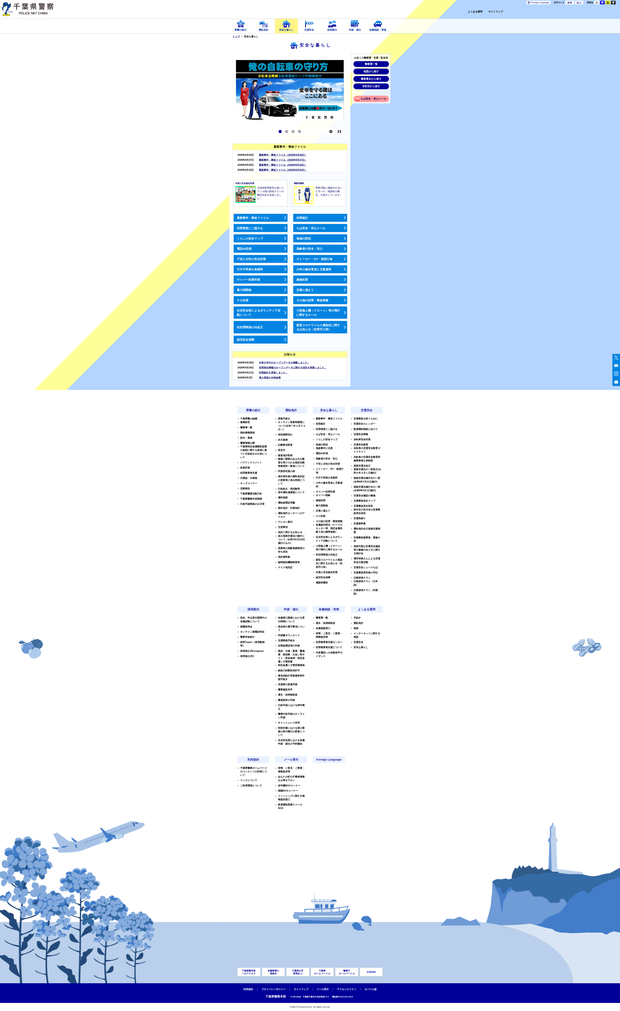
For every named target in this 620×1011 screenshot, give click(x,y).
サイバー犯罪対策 (248, 279)
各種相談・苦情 (377, 30)
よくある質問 (475, 11)
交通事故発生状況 (363, 506)
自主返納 (283, 439)
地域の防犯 (303, 238)
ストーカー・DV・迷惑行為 (314, 259)
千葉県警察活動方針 (251, 493)
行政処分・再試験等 (289, 489)
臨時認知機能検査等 (289, 562)
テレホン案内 (285, 522)
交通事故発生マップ (364, 500)
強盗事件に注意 (324, 448)
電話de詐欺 (244, 248)
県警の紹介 (241, 30)
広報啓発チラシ (362, 577)
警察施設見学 (285, 689)
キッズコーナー (248, 483)
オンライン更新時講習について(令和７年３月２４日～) (291, 426)
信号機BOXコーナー (289, 785)
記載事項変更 (285, 445)
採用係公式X (247, 656)
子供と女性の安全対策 (251, 259)
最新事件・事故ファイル (253, 217)
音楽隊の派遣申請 (287, 684)
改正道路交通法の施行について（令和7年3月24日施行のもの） (291, 539)
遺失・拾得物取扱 (287, 694)
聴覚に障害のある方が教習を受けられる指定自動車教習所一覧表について (291, 462)
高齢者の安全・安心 (309, 248)
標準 (569, 2)
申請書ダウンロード (289, 635)
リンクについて (248, 780)
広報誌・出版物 (248, 478)
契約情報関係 (247, 432)
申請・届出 (355, 30)
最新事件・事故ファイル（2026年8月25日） (283, 170)
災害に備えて (305, 290)
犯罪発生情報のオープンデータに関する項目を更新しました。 (293, 367)
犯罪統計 (302, 217)
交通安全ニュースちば (366, 567)
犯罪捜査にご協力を (250, 228)
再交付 (281, 450)
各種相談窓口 (323, 628)
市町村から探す (371, 86)
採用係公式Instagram (252, 651)
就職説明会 (246, 626)
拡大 (579, 2)
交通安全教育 (361, 444)
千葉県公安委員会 (297, 972)
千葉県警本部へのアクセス (249, 972)
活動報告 (245, 488)
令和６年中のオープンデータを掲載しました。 (284, 362)
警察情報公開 (247, 443)
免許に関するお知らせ (290, 532)
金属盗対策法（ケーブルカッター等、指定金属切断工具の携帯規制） (329, 528)
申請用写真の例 (286, 471)
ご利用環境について (251, 785)
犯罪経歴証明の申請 (289, 645)
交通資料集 (360, 523)
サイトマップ (495, 11)
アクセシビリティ (346, 989)
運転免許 (263, 30)
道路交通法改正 (362, 465)
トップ (236, 36)
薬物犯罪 (302, 279)
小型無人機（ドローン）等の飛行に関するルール (318, 312)
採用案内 (332, 30)
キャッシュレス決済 (289, 722)
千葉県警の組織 (248, 418)
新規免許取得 (285, 455)
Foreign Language (328, 759)
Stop (339, 131)
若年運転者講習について (291, 492)
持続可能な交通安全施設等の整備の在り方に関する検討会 (367, 550)
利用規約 (253, 759)
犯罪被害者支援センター (329, 642)
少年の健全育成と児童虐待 (313, 269)
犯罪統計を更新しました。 (273, 372)
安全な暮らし (286, 30)
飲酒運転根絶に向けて (366, 429)
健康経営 (245, 422)
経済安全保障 (245, 339)
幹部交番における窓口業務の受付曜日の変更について (291, 731)
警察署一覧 (371, 64)
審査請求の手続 (286, 700)
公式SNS (371, 972)
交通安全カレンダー (364, 423)
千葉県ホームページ (321, 972)
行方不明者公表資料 (250, 269)
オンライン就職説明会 (252, 631)
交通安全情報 (361, 434)
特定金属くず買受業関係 (291, 665)
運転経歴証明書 (286, 502)
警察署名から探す (371, 78)
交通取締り (360, 518)
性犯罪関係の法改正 (250, 327)
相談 (356, 628)
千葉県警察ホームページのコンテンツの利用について (253, 771)
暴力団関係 (244, 290)
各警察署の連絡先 (273, 972)
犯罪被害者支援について (329, 647)
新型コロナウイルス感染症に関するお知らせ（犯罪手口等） (318, 327)
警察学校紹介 (247, 637)
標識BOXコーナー (288, 790)
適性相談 (283, 497)
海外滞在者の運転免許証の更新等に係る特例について (291, 480)
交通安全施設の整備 (364, 495)
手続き (357, 617)
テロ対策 (242, 300)
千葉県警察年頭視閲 (251, 499)
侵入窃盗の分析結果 (270, 377)
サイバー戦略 (323, 495)
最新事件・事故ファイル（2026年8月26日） (283, 165)
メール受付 (291, 759)
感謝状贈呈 (322, 582)
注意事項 (283, 527)
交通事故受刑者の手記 (366, 572)
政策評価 (245, 467)
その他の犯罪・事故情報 (312, 300)
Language (540, 2)
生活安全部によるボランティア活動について (258, 312)
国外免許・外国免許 (289, 508)
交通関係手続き (286, 640)
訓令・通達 (246, 438)
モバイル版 (371, 989)
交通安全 (309, 30)
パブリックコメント (251, 462)
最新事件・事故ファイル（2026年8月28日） (283, 155)
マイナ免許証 (285, 567)
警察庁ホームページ (345, 972)
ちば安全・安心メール (311, 228)
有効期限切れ (285, 434)
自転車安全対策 (362, 439)
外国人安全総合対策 (327, 572)
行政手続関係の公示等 (252, 504)
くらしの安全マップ (250, 238)
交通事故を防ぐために (366, 418)
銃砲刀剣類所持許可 (289, 670)
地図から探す (371, 71)
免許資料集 (284, 557)
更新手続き (284, 418)
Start (330, 131)
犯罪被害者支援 (248, 473)
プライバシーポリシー (273, 989)
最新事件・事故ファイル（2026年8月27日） (283, 160)
